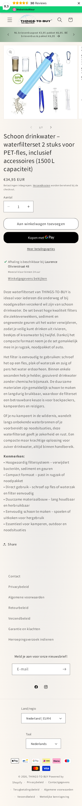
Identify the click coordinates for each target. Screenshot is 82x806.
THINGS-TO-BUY (38, 776)
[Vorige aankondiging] (8, 34)
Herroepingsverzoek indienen (31, 639)
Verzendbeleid (19, 618)
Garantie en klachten (24, 629)
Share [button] (12, 544)
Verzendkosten (41, 185)
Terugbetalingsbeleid (26, 789)
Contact (14, 576)
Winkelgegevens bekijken (27, 278)
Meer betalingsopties (41, 249)
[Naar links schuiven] (31, 127)
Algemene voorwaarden (26, 597)
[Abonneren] (64, 669)
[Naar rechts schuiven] (51, 127)
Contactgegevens (59, 782)
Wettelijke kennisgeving (54, 796)
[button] (9, 19)
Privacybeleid (18, 587)
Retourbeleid (18, 607)
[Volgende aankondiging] (73, 34)
